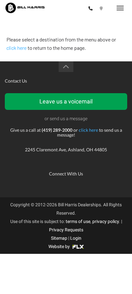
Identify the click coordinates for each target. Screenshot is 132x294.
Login (75, 238)
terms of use (78, 221)
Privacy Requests (66, 229)
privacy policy (105, 221)
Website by (59, 246)
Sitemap (59, 238)
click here (16, 48)
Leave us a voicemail (66, 101)
